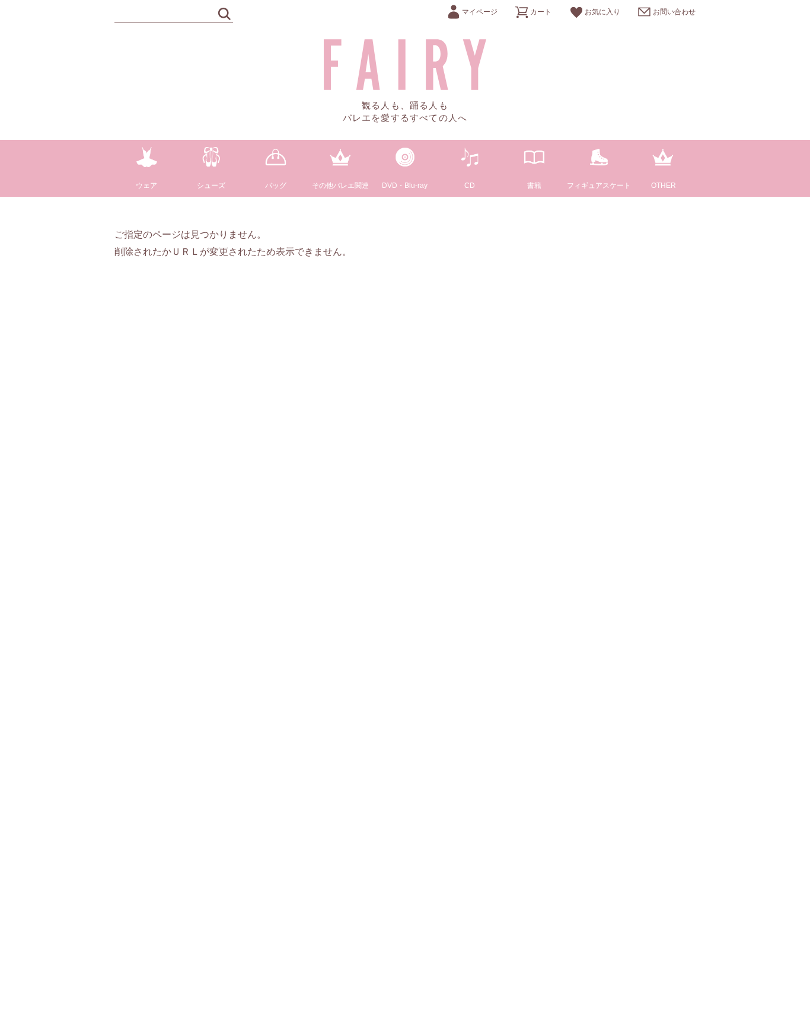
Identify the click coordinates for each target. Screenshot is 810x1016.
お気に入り (602, 12)
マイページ (480, 12)
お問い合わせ (674, 12)
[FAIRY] (405, 87)
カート (540, 12)
